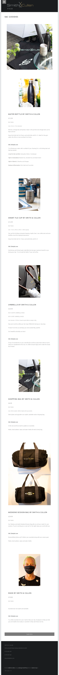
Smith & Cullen (11, 667)
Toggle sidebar (29, 634)
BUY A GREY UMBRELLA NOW (16, 316)
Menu (4, 2)
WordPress (25, 667)
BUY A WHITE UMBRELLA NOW (16, 312)
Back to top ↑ (35, 667)
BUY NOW (11, 122)
